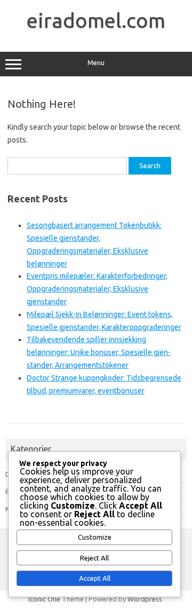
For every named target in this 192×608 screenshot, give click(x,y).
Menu (96, 63)
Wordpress (144, 599)
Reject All (94, 558)
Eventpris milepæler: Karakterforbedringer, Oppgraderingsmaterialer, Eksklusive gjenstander (97, 289)
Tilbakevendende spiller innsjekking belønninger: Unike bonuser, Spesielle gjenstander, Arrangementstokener (99, 352)
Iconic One (44, 599)
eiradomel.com (96, 20)
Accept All (94, 578)
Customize (94, 537)
